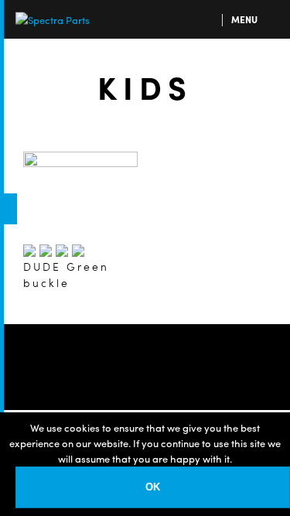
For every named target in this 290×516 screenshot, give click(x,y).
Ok (152, 487)
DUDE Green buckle (66, 274)
